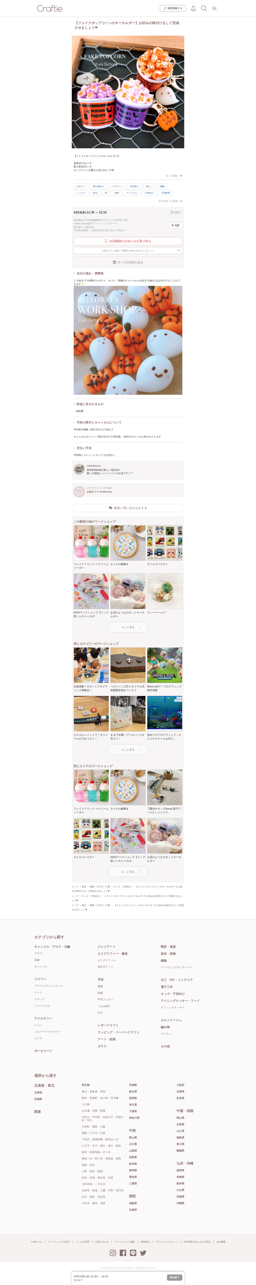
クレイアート (107, 946)
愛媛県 (180, 1150)
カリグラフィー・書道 (113, 953)
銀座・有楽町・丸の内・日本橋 (100, 1097)
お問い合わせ (102, 1242)
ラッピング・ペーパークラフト (119, 1032)
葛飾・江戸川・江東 (93, 1132)
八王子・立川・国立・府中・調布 (101, 1145)
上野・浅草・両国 (92, 1171)
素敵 (162, 186)
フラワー (40, 979)
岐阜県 (133, 1163)
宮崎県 (180, 1196)
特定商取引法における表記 (197, 1242)
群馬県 (133, 1098)
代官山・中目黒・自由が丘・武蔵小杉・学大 (103, 1119)
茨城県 (133, 1084)
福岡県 (180, 1170)
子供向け (149, 193)
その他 (165, 1046)
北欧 (117, 193)
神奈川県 (134, 1117)
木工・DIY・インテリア (177, 979)
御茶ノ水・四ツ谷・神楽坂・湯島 (101, 1158)
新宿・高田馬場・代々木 (96, 1152)
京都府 (133, 1209)
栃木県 (133, 1091)
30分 (95, 193)
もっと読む (172, 175)
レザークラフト (108, 1025)
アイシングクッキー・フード (180, 1000)
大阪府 (180, 1084)
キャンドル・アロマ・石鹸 (52, 946)
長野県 (133, 1157)
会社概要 (220, 1242)
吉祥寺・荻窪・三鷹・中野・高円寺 (103, 1190)
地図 (177, 225)
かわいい (80, 186)
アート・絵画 (107, 1039)
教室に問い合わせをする (130, 508)
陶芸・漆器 (168, 946)
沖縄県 (180, 1203)
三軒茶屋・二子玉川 (93, 1184)
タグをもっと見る (168, 201)
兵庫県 (180, 1091)
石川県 (133, 1144)
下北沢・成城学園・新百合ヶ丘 (100, 1139)
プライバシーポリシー (166, 1242)
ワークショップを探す (59, 1242)
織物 (164, 960)
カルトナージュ (171, 1020)
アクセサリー (43, 1018)
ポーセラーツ (43, 1050)
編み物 (165, 1027)
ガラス (102, 1046)
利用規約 (145, 1242)
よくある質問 (82, 1242)
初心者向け (98, 186)
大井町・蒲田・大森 (93, 1126)
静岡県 (133, 1170)
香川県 (180, 1144)
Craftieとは (36, 1242)
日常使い (134, 186)
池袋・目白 (88, 1164)
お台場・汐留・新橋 (93, 1110)
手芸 (101, 979)
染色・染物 (168, 953)
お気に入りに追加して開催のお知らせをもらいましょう (141, 250)
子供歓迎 (165, 193)
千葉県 (133, 1111)
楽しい (149, 186)
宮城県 (38, 1098)
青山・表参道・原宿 (93, 1091)
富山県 (133, 1137)
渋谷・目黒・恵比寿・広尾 (97, 1177)
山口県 (180, 1130)
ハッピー (80, 193)
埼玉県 (133, 1104)
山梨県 (133, 1150)
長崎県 (180, 1176)
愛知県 (133, 1176)
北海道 (38, 1092)
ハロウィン (117, 186)
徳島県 (180, 1137)
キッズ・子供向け (173, 993)
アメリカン (132, 193)
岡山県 (180, 1117)
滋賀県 (133, 1203)
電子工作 (167, 986)
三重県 (133, 1183)
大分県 (180, 1190)
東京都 (86, 1084)
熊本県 (180, 1183)
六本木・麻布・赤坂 (93, 1203)
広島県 (180, 1124)
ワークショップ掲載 (125, 1242)
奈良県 (180, 1098)
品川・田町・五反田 (93, 1196)
